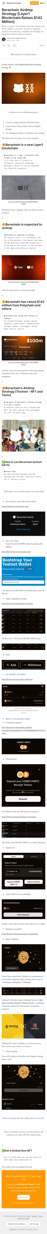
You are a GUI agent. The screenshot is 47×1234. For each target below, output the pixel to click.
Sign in (42, 3)
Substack (12, 1229)
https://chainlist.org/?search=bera (15, 506)
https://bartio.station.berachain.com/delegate (20, 934)
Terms (40, 1216)
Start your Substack (17, 1224)
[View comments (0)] (9, 45)
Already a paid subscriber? (23, 1203)
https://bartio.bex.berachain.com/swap (17, 679)
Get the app (34, 1224)
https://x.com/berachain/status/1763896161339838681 (23, 283)
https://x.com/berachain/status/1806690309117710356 (23, 203)
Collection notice (23, 1218)
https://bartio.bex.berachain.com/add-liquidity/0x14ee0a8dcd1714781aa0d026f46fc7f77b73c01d (23, 730)
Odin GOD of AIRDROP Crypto (16, 38)
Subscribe (34, 3)
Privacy (34, 1216)
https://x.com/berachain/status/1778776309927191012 (23, 363)
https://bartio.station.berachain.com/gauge (19, 816)
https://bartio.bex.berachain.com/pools (17, 603)
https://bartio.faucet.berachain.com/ (16, 551)
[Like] (4, 45)
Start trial (23, 1197)
